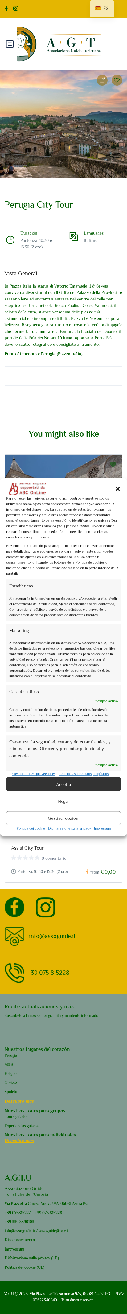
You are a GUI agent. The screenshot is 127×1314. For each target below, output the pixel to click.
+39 (8, 1212)
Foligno (11, 1073)
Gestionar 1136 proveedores (33, 774)
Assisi (9, 1064)
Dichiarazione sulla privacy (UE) (32, 1258)
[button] (118, 489)
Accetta (63, 784)
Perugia (11, 1055)
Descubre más (19, 1101)
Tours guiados (16, 1116)
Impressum (102, 828)
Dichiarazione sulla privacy (69, 828)
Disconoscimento (20, 1240)
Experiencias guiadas (22, 1126)
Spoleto (11, 1091)
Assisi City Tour (27, 848)
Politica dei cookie (31, 828)
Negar (63, 801)
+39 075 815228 (48, 972)
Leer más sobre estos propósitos (84, 774)
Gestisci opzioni (64, 818)
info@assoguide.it (52, 935)
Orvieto (11, 1082)
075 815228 (52, 1212)
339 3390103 (22, 1221)
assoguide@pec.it (54, 1231)
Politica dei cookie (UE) (24, 1267)
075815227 (21, 1212)
